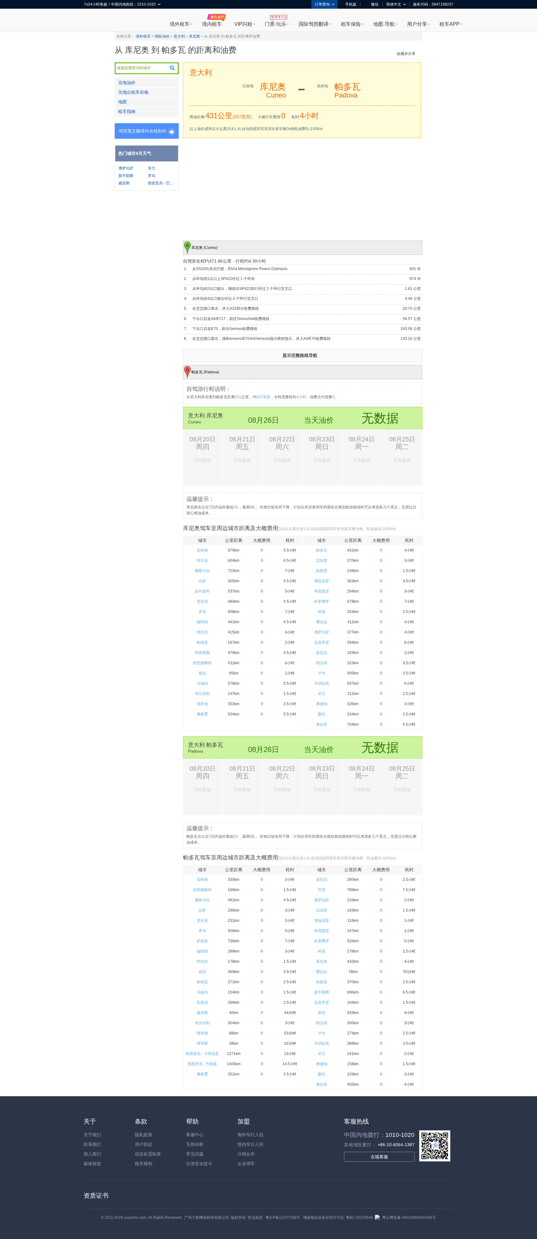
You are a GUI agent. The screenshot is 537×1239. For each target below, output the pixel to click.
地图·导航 (384, 24)
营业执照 (255, 1217)
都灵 (202, 673)
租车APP (449, 24)
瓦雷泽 (202, 1002)
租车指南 (126, 111)
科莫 (321, 612)
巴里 (321, 890)
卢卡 (321, 673)
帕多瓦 (321, 550)
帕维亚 (202, 642)
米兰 (151, 168)
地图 (122, 101)
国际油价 (162, 36)
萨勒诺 (202, 941)
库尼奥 (194, 36)
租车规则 (143, 1163)
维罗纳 (202, 704)
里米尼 (202, 601)
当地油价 (126, 82)
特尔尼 (202, 560)
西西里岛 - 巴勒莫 (162, 183)
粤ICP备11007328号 (282, 1217)
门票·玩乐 (275, 24)
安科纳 (202, 550)
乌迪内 (202, 683)
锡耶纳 (202, 622)
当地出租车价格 (133, 92)
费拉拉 (321, 622)
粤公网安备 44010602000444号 (409, 1217)
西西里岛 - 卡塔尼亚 (202, 1054)
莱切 (321, 1013)
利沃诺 (321, 663)
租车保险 (351, 24)
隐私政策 (143, 1134)
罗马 (151, 175)
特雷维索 (202, 653)
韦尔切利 (202, 694)
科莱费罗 (321, 601)
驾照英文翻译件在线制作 (143, 130)
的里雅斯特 (202, 663)
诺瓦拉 (321, 653)
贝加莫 (321, 560)
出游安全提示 (199, 1163)
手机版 (350, 4)
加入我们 (92, 1153)
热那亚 (321, 571)
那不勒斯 (125, 175)
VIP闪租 (243, 24)
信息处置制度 (148, 1153)
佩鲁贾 (202, 714)
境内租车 (212, 24)
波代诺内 (202, 591)
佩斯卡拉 (202, 571)
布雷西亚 (321, 591)
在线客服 (379, 1156)
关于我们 (92, 1134)
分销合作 (246, 1153)
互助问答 (195, 1144)
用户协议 (143, 1144)
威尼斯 (124, 183)
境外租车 (180, 24)
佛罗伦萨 (125, 168)
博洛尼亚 (321, 581)
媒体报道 (92, 1163)
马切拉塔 (321, 683)
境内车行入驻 (250, 1144)
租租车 (92, 20)
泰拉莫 (321, 724)
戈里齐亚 (321, 642)
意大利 (179, 36)
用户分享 (417, 24)
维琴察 (202, 1043)
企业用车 (246, 1163)
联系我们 (92, 1144)
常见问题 (195, 1153)
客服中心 (195, 1134)
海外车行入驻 (250, 1134)
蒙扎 (321, 714)
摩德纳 (321, 704)
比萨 (202, 581)
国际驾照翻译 (313, 24)
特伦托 (202, 632)
